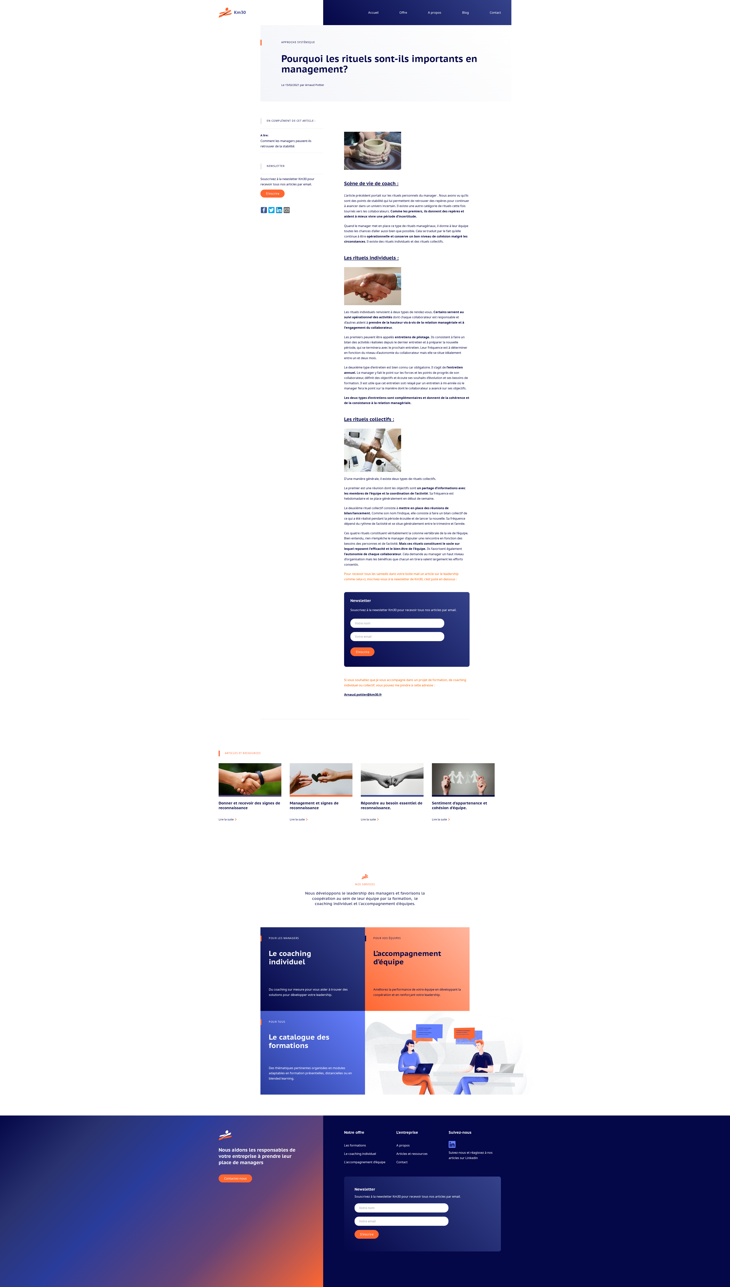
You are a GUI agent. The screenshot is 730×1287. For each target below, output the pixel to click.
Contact (495, 12)
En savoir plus (278, 1000)
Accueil (373, 12)
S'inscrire (272, 193)
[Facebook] (264, 210)
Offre (403, 12)
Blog (465, 12)
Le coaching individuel (360, 1153)
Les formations (355, 1145)
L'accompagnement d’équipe (364, 1162)
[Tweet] (271, 210)
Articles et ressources (412, 1153)
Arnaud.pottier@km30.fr (363, 694)
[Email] (287, 210)
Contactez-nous (235, 1178)
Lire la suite (226, 819)
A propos (434, 12)
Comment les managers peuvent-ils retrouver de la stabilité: (285, 143)
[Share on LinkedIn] (279, 210)
